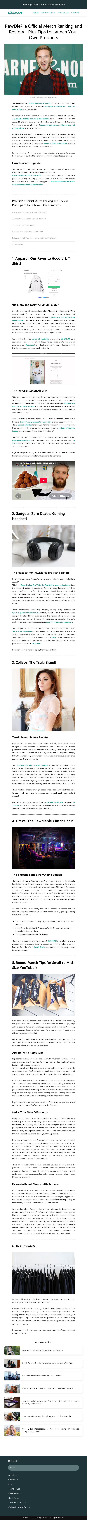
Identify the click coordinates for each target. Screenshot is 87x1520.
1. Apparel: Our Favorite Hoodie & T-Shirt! (29, 212)
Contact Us (13, 1480)
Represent (30, 345)
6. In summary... (18, 244)
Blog (10, 1484)
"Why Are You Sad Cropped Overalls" (32, 765)
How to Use (63, 12)
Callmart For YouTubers (19, 1507)
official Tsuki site (55, 802)
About (35, 12)
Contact (75, 12)
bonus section (59, 125)
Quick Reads (13, 1498)
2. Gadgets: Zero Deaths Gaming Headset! (29, 219)
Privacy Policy (14, 1493)
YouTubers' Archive (17, 1502)
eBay (54, 637)
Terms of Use (14, 1489)
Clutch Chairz (39, 947)
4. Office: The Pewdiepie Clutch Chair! (27, 231)
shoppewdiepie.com (21, 440)
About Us (12, 1475)
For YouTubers (48, 12)
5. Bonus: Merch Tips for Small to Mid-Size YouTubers (34, 238)
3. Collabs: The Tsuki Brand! (23, 225)
